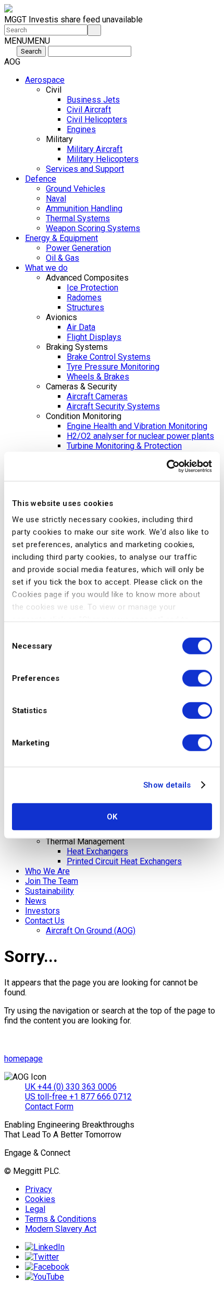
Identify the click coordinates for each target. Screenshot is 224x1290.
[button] (27, 41)
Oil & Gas (62, 258)
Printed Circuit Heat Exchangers (124, 861)
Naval (56, 199)
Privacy (38, 1189)
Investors (42, 911)
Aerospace (45, 80)
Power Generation (78, 248)
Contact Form (49, 1106)
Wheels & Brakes (98, 377)
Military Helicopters (103, 159)
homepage (23, 1059)
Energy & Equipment (61, 238)
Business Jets (93, 100)
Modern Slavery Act (60, 1229)
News (35, 901)
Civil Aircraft (89, 110)
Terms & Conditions (60, 1219)
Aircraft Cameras (97, 396)
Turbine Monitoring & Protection (124, 446)
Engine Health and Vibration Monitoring (137, 426)
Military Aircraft (94, 149)
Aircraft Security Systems (113, 406)
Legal (35, 1209)
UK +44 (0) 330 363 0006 (71, 1087)
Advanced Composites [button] (87, 278)
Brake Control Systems (109, 357)
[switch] (197, 677)
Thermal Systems (78, 218)
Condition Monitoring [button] (83, 416)
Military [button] (59, 139)
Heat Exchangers (97, 851)
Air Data (81, 327)
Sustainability (49, 891)
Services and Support (85, 169)
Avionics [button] (61, 317)
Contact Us (45, 921)
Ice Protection (92, 288)
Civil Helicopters (97, 119)
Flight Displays (94, 337)
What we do (46, 268)
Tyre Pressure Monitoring (113, 367)
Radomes (84, 297)
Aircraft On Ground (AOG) (90, 930)
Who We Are (47, 871)
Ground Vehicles (75, 189)
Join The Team (51, 881)
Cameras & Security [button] (81, 386)
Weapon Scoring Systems (93, 228)
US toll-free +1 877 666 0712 (78, 1097)
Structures (85, 307)
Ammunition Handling (84, 208)
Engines (81, 129)
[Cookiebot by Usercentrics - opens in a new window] (166, 466)
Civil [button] (53, 90)
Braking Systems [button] (77, 347)
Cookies (40, 1199)
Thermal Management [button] (85, 841)
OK (112, 816)
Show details (167, 785)
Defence (40, 179)
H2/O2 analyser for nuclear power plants (140, 436)
